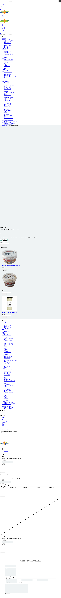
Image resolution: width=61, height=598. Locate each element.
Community (3, 422)
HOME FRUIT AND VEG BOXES (9, 123)
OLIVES (5, 77)
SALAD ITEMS (6, 56)
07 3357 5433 (2, 7)
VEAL (5, 68)
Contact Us (3, 27)
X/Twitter (3, 536)
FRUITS (5, 99)
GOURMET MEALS (5, 81)
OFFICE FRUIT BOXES (8, 124)
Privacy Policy (4, 420)
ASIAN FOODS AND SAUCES (9, 85)
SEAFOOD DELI (6, 80)
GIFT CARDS (6, 46)
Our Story (3, 16)
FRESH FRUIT (6, 52)
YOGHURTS (6, 116)
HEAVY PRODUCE (7, 339)
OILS (5, 391)
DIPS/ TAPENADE (7, 73)
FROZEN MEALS (7, 100)
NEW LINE (4, 49)
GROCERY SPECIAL (7, 43)
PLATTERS (6, 70)
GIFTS (3, 44)
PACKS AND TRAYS (5, 48)
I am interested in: (3, 484)
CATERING (4, 69)
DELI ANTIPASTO (7, 75)
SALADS (5, 79)
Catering (3, 24)
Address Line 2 (25, 487)
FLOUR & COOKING (7, 103)
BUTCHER (4, 58)
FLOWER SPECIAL (7, 328)
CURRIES (5, 94)
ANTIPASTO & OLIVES (8, 369)
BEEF (5, 345)
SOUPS (5, 111)
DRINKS (3, 117)
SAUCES (5, 397)
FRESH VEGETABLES (7, 53)
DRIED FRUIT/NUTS (7, 95)
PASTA (5, 108)
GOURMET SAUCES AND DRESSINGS (10, 76)
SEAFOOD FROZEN (7, 67)
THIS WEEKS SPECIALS (6, 39)
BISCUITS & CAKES (7, 86)
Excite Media (6, 446)
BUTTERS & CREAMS (7, 87)
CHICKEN (5, 346)
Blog (2, 419)
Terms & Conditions (5, 421)
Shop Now (3, 28)
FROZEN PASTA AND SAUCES (9, 101)
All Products (4, 38)
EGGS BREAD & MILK (8, 98)
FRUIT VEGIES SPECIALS (8, 40)
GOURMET (6, 62)
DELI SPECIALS (6, 42)
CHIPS (5, 93)
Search (10, 1)
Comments (3, 456)
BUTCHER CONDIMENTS (8, 60)
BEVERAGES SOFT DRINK (8, 118)
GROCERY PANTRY (7, 104)
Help (2, 25)
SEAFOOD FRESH (7, 66)
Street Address (12, 487)
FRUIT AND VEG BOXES (6, 122)
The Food (3, 412)
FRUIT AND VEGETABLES (6, 50)
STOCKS (5, 112)
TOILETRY (6, 398)
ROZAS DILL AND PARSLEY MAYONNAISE (10, 312)
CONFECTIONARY (7, 90)
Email (1, 476)
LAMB (5, 63)
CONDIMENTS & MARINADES (9, 92)
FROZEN (5, 386)
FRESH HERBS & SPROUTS (8, 340)
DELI (3, 71)
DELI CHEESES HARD (8, 72)
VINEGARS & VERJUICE (8, 115)
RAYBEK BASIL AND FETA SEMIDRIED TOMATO (11, 265)
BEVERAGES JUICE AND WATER (9, 403)
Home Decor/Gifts (4, 26)
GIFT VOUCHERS (7, 47)
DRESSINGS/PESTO (7, 74)
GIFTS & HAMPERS (7, 45)
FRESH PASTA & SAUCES (8, 392)
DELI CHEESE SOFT (7, 357)
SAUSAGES (6, 351)
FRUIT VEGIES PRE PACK (8, 54)
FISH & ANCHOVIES (7, 102)
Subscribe (3, 424)
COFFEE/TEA (6, 91)
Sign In (3, 30)
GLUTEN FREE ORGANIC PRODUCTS (10, 121)
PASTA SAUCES (6, 109)
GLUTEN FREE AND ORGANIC (7, 120)
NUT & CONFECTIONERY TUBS (9, 380)
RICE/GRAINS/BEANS (7, 110)
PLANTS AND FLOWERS (6, 119)
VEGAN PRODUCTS (7, 114)
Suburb (38, 487)
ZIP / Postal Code (51, 487)
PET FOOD (6, 65)
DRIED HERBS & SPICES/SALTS (9, 96)
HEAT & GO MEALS (7, 82)
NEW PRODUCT (6, 334)
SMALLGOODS (6, 363)
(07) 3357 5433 (5, 428)
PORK (5, 64)
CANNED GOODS (7, 374)
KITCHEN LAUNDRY (7, 106)
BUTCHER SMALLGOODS (8, 59)
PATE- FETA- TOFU (7, 78)
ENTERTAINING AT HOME (8, 97)
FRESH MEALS (6, 83)
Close (1, 553)
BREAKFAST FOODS (7, 88)
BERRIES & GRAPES (7, 51)
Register (3, 4)
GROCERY (4, 368)
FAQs (3, 425)
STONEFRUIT (6, 57)
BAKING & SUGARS (7, 89)
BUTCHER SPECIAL (7, 41)
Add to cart (4, 270)
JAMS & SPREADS (7, 105)
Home (2, 15)
